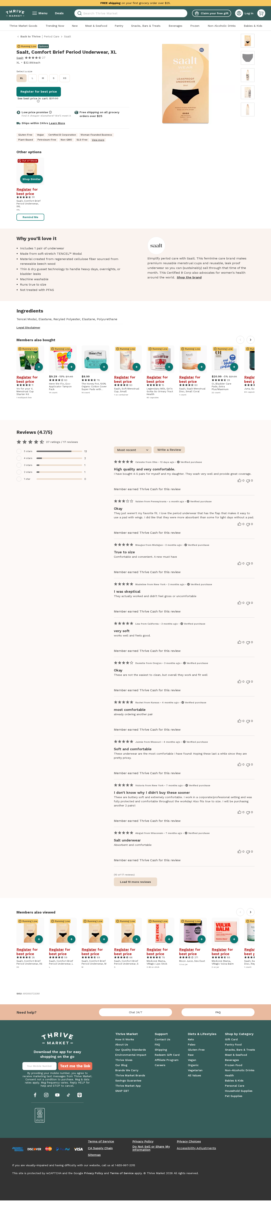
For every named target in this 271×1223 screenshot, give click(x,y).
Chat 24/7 (135, 1012)
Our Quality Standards (130, 1049)
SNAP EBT (122, 1090)
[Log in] (239, 13)
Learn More (57, 123)
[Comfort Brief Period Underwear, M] (95, 931)
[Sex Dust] (193, 931)
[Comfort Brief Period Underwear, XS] (30, 931)
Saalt (19, 57)
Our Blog (121, 1065)
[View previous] (240, 340)
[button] (261, 13)
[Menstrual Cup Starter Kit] (30, 359)
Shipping (161, 1049)
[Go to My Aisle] (15, 13)
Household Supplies (238, 1090)
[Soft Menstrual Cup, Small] (128, 359)
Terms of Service (101, 1141)
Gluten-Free (196, 1049)
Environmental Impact (130, 1054)
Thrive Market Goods (23, 25)
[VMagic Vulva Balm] (225, 931)
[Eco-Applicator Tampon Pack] (63, 359)
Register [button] (23, 189)
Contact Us (162, 1039)
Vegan (192, 1060)
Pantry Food (233, 1044)
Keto (191, 1039)
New (75, 25)
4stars (28, 458)
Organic (193, 1065)
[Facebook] (35, 1095)
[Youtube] (57, 1095)
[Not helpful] (248, 481)
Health (229, 1075)
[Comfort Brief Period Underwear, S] (128, 931)
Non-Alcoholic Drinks (222, 25)
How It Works (124, 1039)
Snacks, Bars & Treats (145, 25)
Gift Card (231, 1039)
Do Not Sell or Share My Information (151, 1148)
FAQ (218, 1012)
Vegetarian (195, 1070)
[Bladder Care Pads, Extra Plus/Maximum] (225, 359)
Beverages (175, 25)
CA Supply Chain (100, 1148)
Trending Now (55, 25)
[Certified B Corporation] (40, 1115)
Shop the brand (189, 277)
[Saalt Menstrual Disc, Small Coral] (193, 359)
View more (98, 140)
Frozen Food (233, 1065)
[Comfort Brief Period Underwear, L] (63, 931)
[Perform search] (78, 13)
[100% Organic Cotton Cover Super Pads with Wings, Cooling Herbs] (95, 359)
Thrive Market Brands (130, 1075)
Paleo (191, 1044)
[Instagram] (46, 1095)
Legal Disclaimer (28, 327)
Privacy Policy (142, 1141)
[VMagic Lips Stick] (160, 931)
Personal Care (234, 1085)
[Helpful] (239, 480)
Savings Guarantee (128, 1080)
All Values (194, 1075)
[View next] (251, 340)
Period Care (51, 36)
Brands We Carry (126, 1070)
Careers (160, 1065)
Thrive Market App (128, 1085)
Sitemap (94, 1155)
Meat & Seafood (96, 25)
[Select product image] (248, 40)
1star (27, 479)
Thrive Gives (123, 1060)
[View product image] (185, 84)
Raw (191, 1054)
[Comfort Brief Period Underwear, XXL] (30, 171)
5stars (28, 451)
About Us (121, 1044)
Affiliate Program (167, 1060)
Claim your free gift (214, 13)
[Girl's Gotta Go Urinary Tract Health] (160, 359)
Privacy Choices (189, 1141)
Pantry (119, 25)
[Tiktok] (68, 1095)
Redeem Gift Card (167, 1054)
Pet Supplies (233, 1096)
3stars (28, 465)
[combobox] (130, 13)
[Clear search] (185, 13)
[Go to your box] (261, 13)
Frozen (194, 25)
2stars (28, 472)
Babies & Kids (253, 25)
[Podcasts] (79, 1095)
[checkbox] (54, 451)
